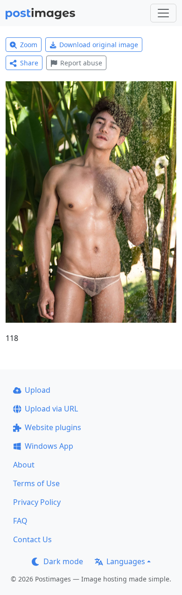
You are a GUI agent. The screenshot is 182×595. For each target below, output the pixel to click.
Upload (37, 390)
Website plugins (53, 427)
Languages (125, 561)
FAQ (20, 521)
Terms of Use (36, 483)
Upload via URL (51, 409)
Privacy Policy (37, 502)
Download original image (98, 44)
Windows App (49, 446)
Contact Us (32, 539)
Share (29, 62)
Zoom (28, 44)
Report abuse (81, 62)
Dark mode (63, 561)
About (24, 465)
